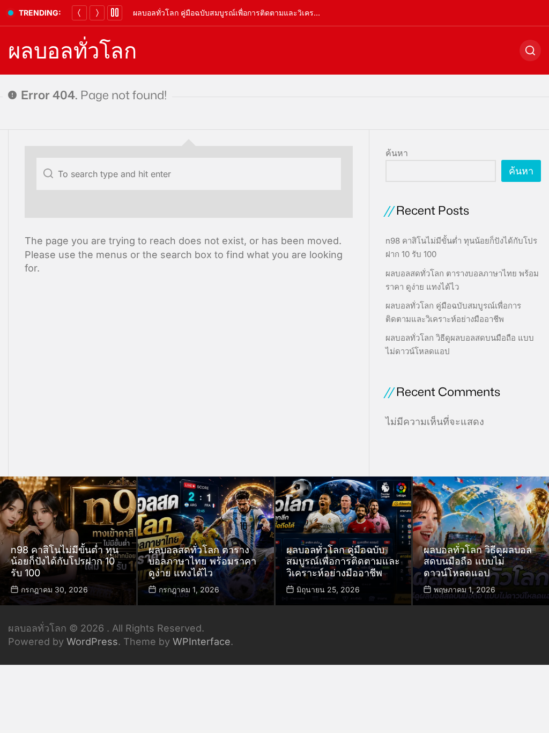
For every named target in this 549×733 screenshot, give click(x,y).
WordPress (92, 641)
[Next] (97, 12)
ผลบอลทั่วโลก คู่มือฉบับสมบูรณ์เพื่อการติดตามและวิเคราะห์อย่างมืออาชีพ (252, 12)
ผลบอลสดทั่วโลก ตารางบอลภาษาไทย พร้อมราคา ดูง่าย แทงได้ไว (202, 561)
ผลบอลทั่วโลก (72, 50)
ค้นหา (396, 153)
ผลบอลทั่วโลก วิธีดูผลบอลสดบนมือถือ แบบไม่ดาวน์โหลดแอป (478, 561)
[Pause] (114, 12)
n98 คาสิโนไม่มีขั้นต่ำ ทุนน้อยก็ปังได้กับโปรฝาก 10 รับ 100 (64, 561)
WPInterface (202, 641)
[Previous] (79, 12)
